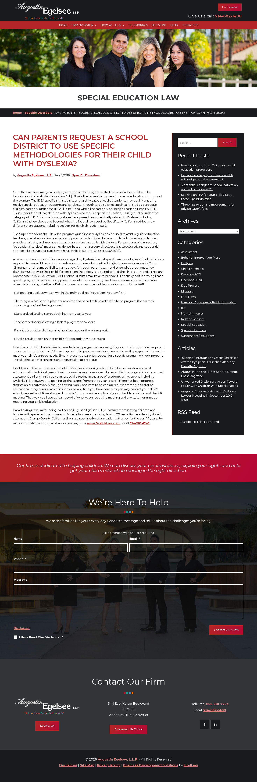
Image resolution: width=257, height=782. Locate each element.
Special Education (193, 324)
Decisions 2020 (191, 280)
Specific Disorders (86, 175)
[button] (253, 756)
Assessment (189, 252)
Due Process (190, 285)
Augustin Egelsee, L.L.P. (118, 759)
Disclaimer (22, 628)
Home (63, 25)
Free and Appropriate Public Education (208, 302)
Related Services (192, 319)
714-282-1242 (140, 423)
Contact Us (190, 25)
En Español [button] (230, 7)
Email (134, 538)
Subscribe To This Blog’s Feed (198, 421)
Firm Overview (82, 25)
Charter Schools (192, 269)
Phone (20, 559)
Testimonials (138, 25)
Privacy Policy (108, 765)
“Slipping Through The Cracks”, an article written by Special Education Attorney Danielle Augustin (209, 362)
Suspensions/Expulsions (197, 336)
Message (20, 579)
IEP (183, 308)
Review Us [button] (47, 726)
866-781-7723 (217, 704)
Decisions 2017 (191, 274)
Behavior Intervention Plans (200, 257)
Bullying (187, 263)
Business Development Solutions (150, 765)
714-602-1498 (228, 16)
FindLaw (191, 765)
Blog (174, 25)
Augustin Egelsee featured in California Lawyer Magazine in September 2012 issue (208, 395)
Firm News (188, 296)
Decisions (159, 25)
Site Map (87, 765)
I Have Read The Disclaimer (41, 637)
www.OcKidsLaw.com (103, 423)
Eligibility (187, 291)
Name (18, 538)
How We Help (111, 25)
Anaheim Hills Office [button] (128, 729)
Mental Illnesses (192, 313)
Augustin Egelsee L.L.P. (34, 175)
